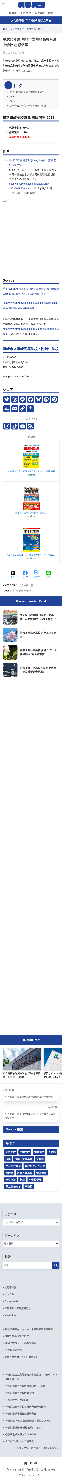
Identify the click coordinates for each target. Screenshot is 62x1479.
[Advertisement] (31, 237)
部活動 (9, 1172)
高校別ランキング (35, 1165)
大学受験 (39, 1152)
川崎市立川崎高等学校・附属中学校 (28, 105)
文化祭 (40, 1159)
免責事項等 (32, 1469)
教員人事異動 (24, 1172)
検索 (14, 13)
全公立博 (11, 1179)
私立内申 (39, 13)
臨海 (50, 13)
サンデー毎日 (13, 1165)
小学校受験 (35, 1179)
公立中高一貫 (26, 585)
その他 (52, 1152)
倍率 (28, 590)
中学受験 (18, 590)
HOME (33, 1463)
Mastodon (10, 1315)
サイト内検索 (16, 1469)
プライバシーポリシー (30, 1475)
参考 (12, 97)
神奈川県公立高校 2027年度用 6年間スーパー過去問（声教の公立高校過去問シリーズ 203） (31, 555)
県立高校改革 (13, 1186)
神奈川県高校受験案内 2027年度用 (31, 513)
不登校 (28, 1186)
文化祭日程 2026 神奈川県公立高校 (31, 20)
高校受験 (11, 1152)
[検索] (55, 1265)
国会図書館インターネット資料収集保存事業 (29, 1329)
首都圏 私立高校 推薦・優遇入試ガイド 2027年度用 (31, 471)
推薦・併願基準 (23, 1159)
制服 (22, 1179)
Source (13, 101)
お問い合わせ (48, 1469)
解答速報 (41, 1172)
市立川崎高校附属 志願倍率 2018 (26, 92)
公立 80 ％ (25, 13)
